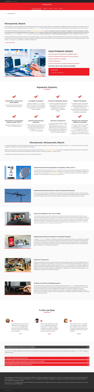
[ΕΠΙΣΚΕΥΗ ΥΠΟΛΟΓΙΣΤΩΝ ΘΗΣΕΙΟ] (18, 271)
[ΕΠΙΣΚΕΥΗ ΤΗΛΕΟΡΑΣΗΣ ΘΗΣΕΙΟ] (18, 224)
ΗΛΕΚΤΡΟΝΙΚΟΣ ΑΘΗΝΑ (36, 8)
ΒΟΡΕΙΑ (60, 8)
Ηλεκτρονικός (47, 4)
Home (6, 13)
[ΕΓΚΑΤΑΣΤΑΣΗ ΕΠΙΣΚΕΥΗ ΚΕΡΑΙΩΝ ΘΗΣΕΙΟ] (18, 201)
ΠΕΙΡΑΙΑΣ (45, 8)
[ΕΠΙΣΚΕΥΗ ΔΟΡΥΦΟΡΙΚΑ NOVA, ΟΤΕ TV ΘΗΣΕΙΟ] (18, 178)
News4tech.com (10, 390)
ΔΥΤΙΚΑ (55, 8)
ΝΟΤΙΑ (50, 8)
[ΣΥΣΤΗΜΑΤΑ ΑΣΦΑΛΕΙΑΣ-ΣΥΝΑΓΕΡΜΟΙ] (18, 247)
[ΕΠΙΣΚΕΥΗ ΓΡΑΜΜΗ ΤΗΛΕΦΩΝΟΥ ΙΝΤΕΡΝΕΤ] (18, 294)
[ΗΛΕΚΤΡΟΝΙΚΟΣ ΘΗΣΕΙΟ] (25, 76)
